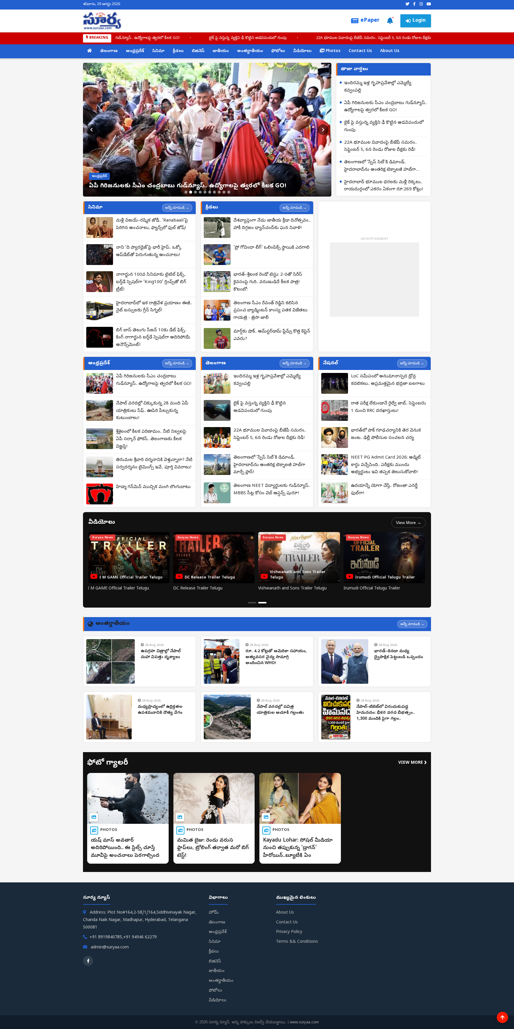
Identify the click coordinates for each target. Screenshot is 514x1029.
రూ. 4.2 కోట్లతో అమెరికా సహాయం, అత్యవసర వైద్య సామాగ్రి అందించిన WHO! (276, 657)
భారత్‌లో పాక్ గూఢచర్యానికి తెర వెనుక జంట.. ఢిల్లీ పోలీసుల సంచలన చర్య (386, 434)
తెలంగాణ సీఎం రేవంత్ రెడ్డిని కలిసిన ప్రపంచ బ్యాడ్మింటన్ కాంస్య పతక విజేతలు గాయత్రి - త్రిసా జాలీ (271, 310)
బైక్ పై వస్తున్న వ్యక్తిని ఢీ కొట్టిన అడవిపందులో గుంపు (384, 126)
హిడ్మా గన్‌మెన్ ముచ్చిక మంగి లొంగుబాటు (153, 487)
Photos (332, 51)
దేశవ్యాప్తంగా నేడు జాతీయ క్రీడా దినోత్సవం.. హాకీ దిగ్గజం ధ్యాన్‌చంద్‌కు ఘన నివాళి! (272, 224)
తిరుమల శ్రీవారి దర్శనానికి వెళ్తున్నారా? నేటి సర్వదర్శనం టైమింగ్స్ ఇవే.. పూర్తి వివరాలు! (154, 463)
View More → (408, 522)
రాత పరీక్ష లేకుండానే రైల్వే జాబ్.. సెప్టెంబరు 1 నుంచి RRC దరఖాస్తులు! (388, 407)
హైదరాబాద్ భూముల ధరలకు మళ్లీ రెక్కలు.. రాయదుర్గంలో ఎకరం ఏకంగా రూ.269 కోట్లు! (383, 186)
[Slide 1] (185, 192)
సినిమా (158, 51)
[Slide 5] (204, 192)
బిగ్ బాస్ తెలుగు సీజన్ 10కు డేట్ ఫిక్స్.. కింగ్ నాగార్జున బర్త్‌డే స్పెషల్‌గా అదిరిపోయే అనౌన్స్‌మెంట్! (153, 337)
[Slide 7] (214, 192)
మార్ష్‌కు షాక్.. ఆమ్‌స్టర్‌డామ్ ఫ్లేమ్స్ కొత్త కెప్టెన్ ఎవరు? (272, 335)
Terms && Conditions (297, 942)
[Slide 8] (219, 192)
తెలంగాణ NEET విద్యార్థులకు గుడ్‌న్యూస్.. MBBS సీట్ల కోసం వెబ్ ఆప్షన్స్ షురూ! (272, 489)
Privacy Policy (289, 932)
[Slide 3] (195, 192)
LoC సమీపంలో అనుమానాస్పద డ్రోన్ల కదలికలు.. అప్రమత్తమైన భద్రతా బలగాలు (388, 380)
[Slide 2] (190, 192)
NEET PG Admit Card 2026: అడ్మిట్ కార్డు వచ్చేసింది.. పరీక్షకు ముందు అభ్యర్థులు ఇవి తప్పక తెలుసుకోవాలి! (386, 465)
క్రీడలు (178, 51)
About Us (389, 51)
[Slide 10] (228, 192)
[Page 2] (262, 602)
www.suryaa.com (304, 1022)
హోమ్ (214, 913)
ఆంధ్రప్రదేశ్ (135, 51)
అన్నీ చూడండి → (177, 208)
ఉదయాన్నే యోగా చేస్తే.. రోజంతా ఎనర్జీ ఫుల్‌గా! (384, 489)
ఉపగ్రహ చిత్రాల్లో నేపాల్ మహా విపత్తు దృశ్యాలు (161, 654)
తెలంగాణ (108, 51)
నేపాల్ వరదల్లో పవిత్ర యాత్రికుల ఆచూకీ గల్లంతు (280, 710)
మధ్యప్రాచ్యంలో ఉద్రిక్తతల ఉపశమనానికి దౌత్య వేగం (160, 710)
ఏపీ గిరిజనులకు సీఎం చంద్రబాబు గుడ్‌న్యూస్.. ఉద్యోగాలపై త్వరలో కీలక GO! (385, 107)
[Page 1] (252, 602)
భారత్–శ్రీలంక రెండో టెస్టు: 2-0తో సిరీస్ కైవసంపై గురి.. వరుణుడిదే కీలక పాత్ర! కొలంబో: (268, 282)
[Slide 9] (223, 192)
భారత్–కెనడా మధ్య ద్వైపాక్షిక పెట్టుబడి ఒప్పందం (398, 654)
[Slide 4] (200, 192)
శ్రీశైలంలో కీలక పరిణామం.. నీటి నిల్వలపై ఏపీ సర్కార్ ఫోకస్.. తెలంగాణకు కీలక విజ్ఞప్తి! (151, 439)
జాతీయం (221, 51)
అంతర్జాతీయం (250, 51)
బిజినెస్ (198, 51)
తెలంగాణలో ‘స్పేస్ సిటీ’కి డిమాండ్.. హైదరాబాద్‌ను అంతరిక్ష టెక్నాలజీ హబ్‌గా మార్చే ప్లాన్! (319, 38)
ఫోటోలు (278, 51)
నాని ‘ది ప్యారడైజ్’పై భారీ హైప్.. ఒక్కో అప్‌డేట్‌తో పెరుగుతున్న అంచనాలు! (148, 251)
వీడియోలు (302, 51)
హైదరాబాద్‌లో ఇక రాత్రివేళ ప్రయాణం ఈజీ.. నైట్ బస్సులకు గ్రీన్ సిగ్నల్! (154, 307)
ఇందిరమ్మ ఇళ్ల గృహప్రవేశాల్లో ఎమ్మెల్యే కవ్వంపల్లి (377, 87)
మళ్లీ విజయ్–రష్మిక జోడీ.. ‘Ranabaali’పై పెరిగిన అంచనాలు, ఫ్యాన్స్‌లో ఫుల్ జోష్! (152, 224)
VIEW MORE (412, 763)
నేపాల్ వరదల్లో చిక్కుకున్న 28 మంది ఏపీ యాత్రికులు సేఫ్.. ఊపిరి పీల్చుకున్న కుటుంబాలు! (152, 411)
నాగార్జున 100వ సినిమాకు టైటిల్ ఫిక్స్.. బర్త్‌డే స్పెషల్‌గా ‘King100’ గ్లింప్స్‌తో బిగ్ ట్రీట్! (151, 282)
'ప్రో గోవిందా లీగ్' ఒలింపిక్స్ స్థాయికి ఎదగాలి (271, 248)
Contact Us (360, 51)
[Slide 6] (209, 192)
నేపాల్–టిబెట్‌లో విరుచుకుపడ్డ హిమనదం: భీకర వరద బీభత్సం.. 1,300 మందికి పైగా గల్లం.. (385, 712)
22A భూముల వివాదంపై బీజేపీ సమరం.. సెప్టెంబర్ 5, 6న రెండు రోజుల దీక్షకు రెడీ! (161, 38)
